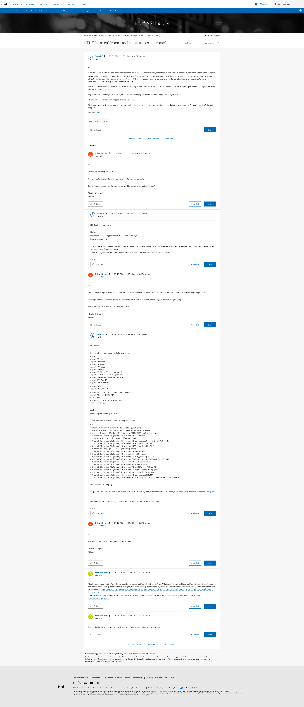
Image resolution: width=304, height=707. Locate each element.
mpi (106, 120)
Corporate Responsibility (142, 677)
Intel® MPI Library (153, 35)
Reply (209, 129)
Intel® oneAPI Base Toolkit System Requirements (122, 589)
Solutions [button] (43, 4)
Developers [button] (57, 4)
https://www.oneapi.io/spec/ (98, 599)
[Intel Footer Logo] (61, 686)
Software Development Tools (133, 35)
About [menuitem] (24, 10)
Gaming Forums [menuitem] (88, 10)
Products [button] (17, 4)
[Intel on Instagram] (97, 683)
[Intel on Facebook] (74, 683)
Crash (97, 120)
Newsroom (108, 677)
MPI (98, 112)
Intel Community (90, 35)
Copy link (195, 204)
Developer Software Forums (109, 35)
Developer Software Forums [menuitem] (41, 10)
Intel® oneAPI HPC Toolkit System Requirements (164, 589)
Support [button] (30, 4)
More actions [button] (208, 42)
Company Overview (81, 677)
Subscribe (189, 42)
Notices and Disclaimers (115, 693)
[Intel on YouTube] (91, 683)
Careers (127, 677)
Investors (118, 677)
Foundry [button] (84, 4)
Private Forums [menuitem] (115, 10)
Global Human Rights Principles (219, 693)
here (153, 653)
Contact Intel (96, 677)
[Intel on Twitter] (80, 683)
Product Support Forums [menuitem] (67, 10)
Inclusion (158, 677)
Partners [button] (71, 4)
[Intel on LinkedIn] (85, 683)
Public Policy (169, 677)
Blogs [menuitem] (102, 10)
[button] (215, 57)
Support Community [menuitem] (9, 10)
